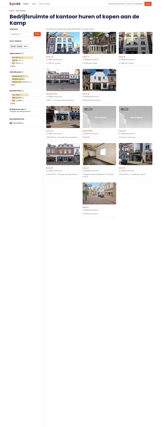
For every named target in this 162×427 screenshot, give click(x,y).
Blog (34, 4)
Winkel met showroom (22, 82)
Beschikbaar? (18, 123)
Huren (13, 46)
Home (25, 4)
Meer (13, 66)
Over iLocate (44, 4)
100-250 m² (17, 57)
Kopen (19, 46)
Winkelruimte (18, 76)
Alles (25, 46)
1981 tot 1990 (17, 100)
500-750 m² (17, 63)
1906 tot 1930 (18, 98)
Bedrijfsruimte (18, 79)
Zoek (148, 4)
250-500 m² (17, 60)
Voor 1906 (17, 95)
